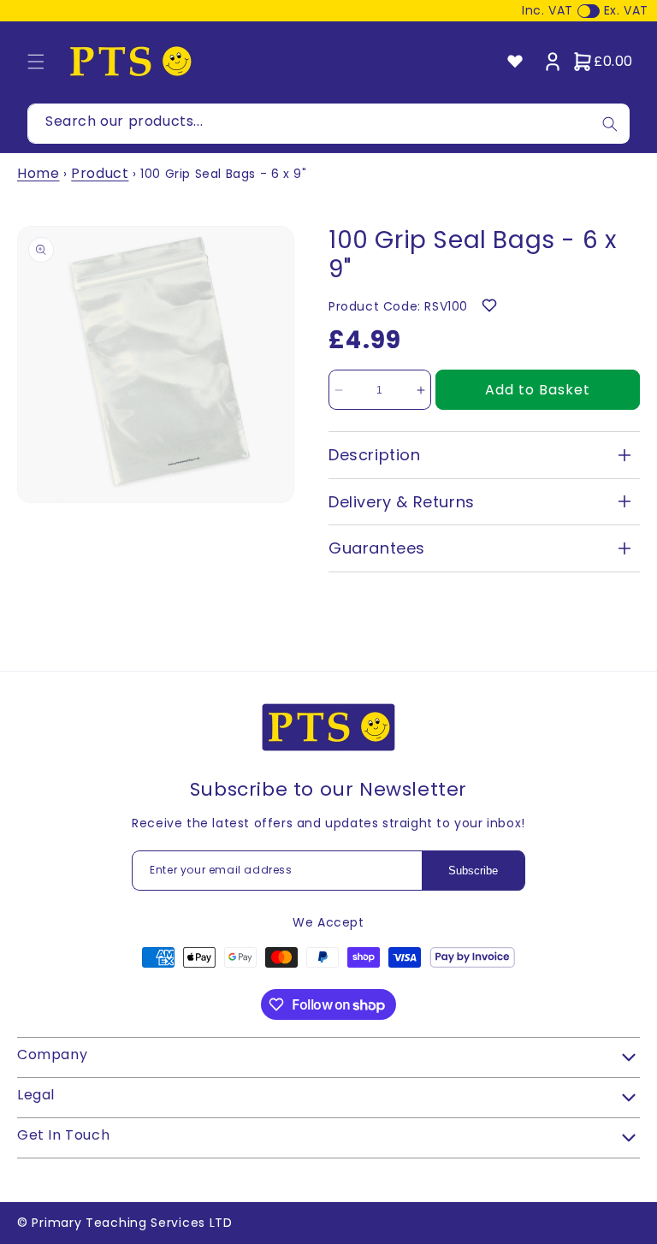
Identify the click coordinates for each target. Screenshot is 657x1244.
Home (38, 173)
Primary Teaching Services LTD (132, 1222)
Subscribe (473, 870)
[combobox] (328, 123)
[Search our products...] (610, 123)
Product (99, 173)
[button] (36, 61)
